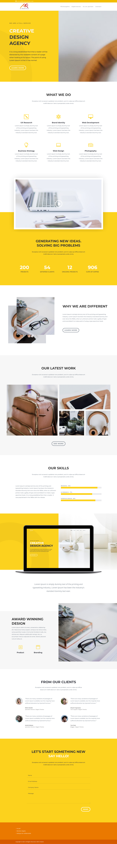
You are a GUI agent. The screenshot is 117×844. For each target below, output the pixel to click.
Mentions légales (21, 831)
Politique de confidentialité (24, 833)
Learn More (17, 68)
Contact (98, 6)
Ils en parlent (88, 6)
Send (85, 809)
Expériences (76, 6)
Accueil (18, 828)
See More (59, 444)
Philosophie (65, 6)
